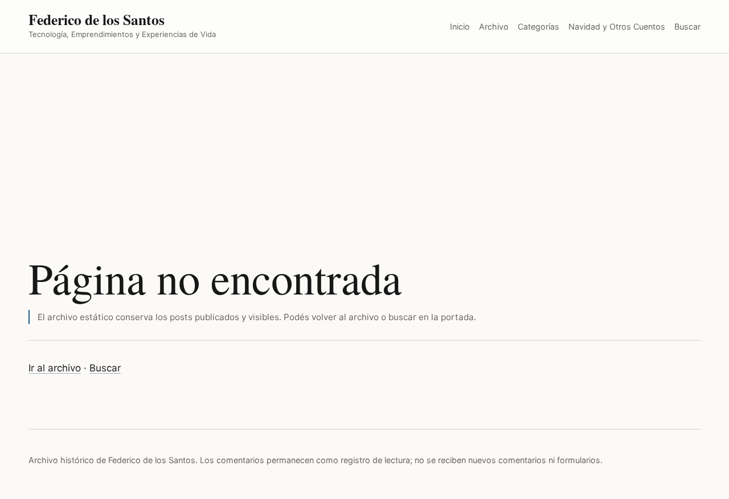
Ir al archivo (54, 368)
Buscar (687, 26)
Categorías (538, 26)
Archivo (494, 26)
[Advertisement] (364, 139)
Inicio (460, 26)
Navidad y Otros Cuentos (616, 26)
